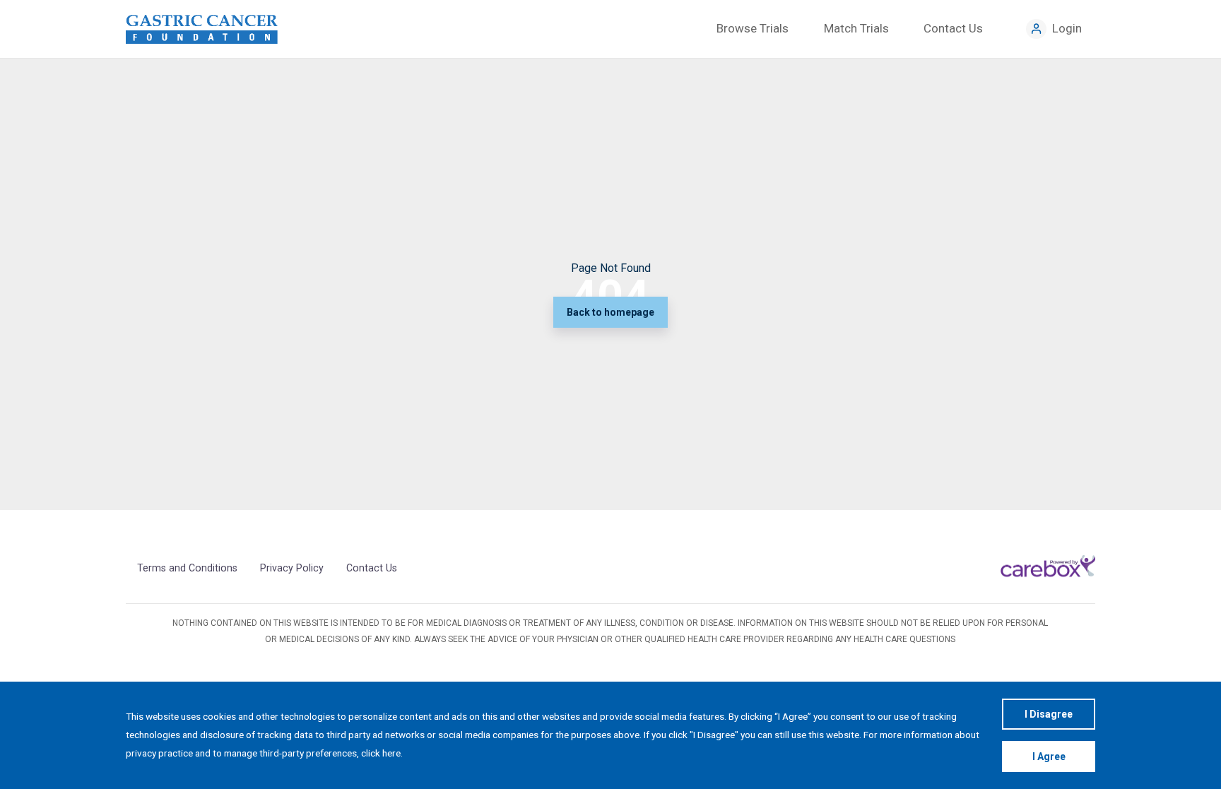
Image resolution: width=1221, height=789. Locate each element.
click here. (382, 753)
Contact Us (371, 568)
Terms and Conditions (187, 568)
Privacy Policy (292, 568)
